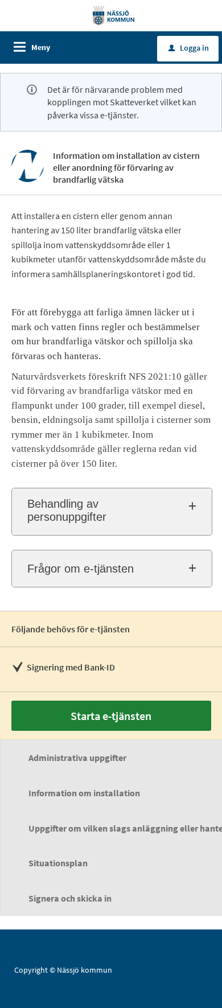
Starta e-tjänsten (111, 716)
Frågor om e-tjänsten (80, 568)
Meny (40, 47)
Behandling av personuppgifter (66, 510)
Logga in (188, 48)
